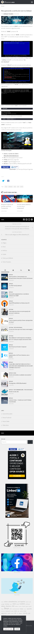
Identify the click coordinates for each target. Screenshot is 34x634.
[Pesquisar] (30, 442)
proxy (12, 611)
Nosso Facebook (7, 417)
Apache (22, 602)
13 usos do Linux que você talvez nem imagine (21, 329)
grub (30, 606)
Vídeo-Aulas (6, 425)
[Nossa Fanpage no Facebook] (24, 219)
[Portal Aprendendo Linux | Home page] (10, 2)
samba (21, 611)
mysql (21, 609)
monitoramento (15, 609)
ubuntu (25, 613)
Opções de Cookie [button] (8, 629)
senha (21, 186)
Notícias (5, 250)
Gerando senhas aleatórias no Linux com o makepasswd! (24, 206)
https (2, 609)
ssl (17, 613)
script (24, 611)
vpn (29, 613)
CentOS (22, 604)
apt (30, 601)
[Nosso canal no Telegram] (32, 219)
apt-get (2, 604)
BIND (14, 604)
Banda (11, 604)
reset (15, 186)
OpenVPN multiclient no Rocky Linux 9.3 (19, 303)
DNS (13, 606)
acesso (2, 601)
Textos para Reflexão (8, 258)
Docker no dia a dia (14, 391)
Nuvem (25, 609)
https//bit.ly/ (7, 155)
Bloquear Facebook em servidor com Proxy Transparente (7, 206)
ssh (15, 613)
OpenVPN (29, 609)
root (18, 186)
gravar (27, 606)
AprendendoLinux (14, 155)
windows (3, 615)
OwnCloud (3, 611)
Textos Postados (7, 262)
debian (3, 606)
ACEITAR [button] (17, 629)
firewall (23, 606)
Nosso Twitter (6, 421)
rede (15, 611)
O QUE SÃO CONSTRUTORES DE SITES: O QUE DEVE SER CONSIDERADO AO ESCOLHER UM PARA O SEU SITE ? (21, 365)
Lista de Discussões (7, 414)
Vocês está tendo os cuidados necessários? (20, 375)
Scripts (4, 254)
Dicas (2, 6)
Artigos (4, 243)
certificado (28, 604)
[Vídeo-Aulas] (29, 219)
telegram (20, 613)
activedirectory (12, 602)
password (10, 186)
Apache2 (27, 601)
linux (6, 186)
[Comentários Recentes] (21, 270)
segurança (4, 613)
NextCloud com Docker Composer (17, 347)
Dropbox (20, 606)
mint (10, 609)
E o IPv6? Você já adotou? (15, 285)
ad (19, 602)
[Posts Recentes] (5, 270)
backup (7, 604)
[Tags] (29, 270)
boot (18, 604)
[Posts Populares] (13, 270)
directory (8, 606)
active (6, 602)
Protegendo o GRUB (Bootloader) (17, 383)
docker (16, 606)
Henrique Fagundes (8, 14)
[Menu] (32, 2)
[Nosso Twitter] (26, 219)
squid (12, 613)
